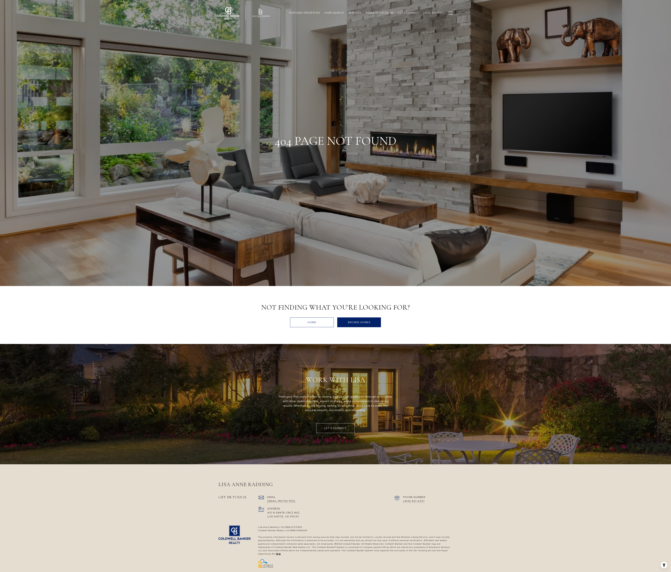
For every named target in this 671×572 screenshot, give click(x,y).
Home (312, 322)
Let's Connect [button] (335, 428)
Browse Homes (359, 322)
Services (354, 12)
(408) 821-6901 (413, 501)
